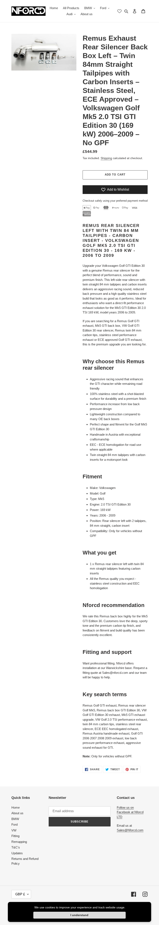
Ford (14, 824)
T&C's (15, 847)
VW (13, 830)
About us (17, 813)
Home (15, 807)
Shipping (106, 158)
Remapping (19, 841)
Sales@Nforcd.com (130, 830)
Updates (17, 853)
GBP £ (20, 894)
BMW (15, 819)
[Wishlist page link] (119, 11)
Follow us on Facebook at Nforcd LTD (130, 812)
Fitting (15, 836)
